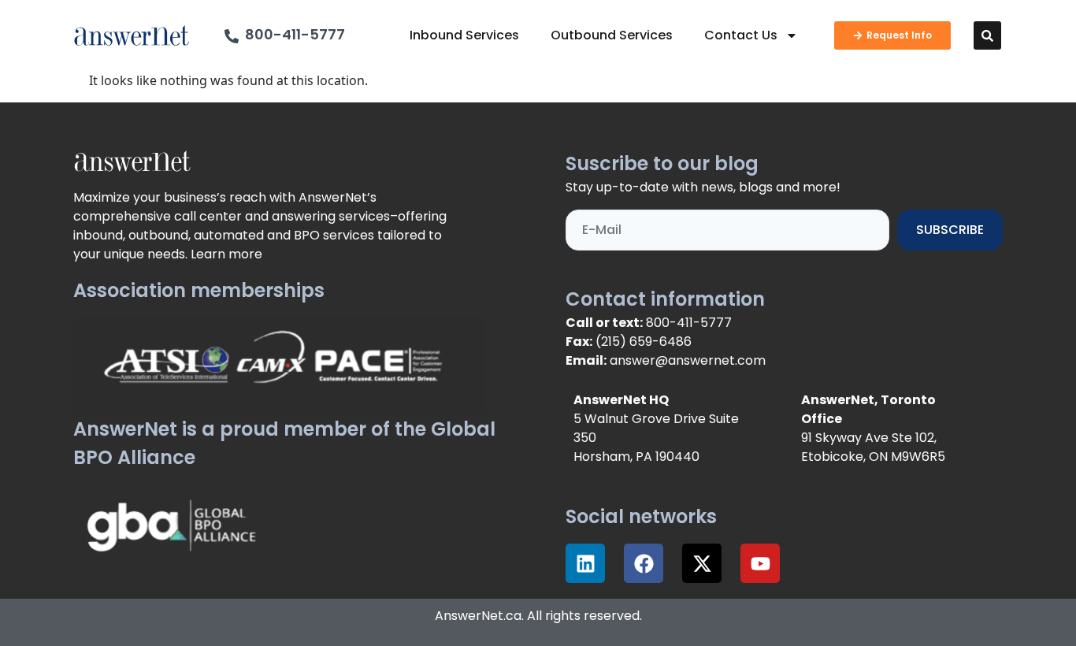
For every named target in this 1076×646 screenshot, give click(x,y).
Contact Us (740, 35)
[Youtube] (760, 563)
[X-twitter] (702, 563)
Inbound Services (464, 35)
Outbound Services (612, 35)
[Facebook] (643, 563)
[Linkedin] (585, 563)
